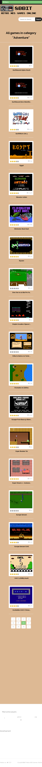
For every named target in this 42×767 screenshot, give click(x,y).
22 (29, 623)
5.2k (31, 606)
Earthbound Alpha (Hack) (21, 70)
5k (31, 320)
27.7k (30, 97)
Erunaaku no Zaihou (22, 388)
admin (19, 717)
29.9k (30, 415)
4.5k (31, 256)
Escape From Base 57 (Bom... (22, 419)
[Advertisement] (13, 662)
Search (38, 19)
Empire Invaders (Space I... (21, 324)
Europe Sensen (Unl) (21, 546)
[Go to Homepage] (19, 14)
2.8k (31, 351)
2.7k (31, 542)
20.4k (30, 129)
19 (13, 623)
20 (18, 623)
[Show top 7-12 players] (21, 720)
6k (31, 66)
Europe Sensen (21, 515)
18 (29, 619)
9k (31, 447)
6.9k (31, 161)
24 (18, 626)
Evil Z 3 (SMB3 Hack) (22, 578)
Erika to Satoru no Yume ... (22, 356)
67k (31, 574)
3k (31, 510)
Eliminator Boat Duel (21, 229)
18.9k (30, 224)
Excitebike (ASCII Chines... (22, 610)
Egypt (22, 165)
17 (23, 619)
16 (18, 619)
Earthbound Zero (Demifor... (21, 102)
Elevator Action (21, 197)
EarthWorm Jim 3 (21, 133)
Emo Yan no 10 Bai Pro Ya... (21, 292)
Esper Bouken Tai (22, 451)
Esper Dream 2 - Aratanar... (21, 483)
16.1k (30, 478)
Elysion (21, 261)
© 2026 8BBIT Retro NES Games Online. (30, 762)
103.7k (30, 193)
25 (23, 626)
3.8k (31, 383)
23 (13, 626)
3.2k (31, 288)
